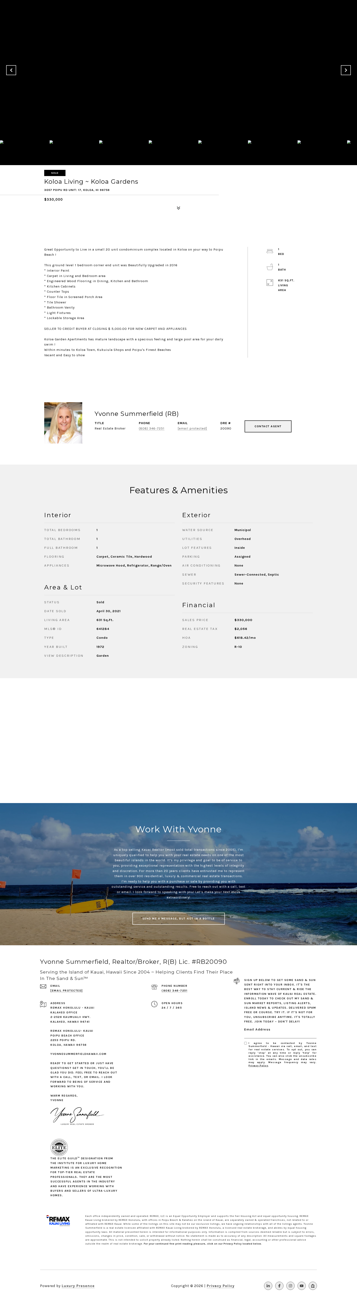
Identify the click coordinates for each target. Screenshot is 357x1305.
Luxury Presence (78, 1286)
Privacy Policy (258, 1065)
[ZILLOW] (313, 1286)
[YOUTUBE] (302, 1286)
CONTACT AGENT (268, 426)
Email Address (257, 1029)
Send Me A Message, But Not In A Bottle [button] (178, 918)
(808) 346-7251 (151, 428)
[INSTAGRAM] (290, 1286)
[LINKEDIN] (268, 1286)
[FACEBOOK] (279, 1286)
